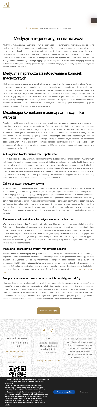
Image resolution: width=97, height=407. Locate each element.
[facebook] (44, 331)
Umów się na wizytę (48, 311)
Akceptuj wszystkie (64, 392)
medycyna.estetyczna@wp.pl (17, 351)
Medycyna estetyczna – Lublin (48, 361)
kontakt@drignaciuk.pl (17, 357)
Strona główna (32, 28)
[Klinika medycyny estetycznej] (6, 6)
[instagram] (52, 331)
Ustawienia (84, 392)
